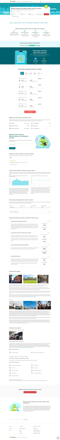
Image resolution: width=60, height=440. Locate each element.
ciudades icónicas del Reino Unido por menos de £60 (28, 296)
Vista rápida (15, 22)
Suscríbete (12, 148)
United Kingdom (17, 419)
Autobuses (17, 1)
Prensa (21, 431)
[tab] (13, 12)
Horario (11, 22)
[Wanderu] (13, 1)
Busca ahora (45, 380)
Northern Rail (23, 294)
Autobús (10, 428)
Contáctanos (35, 428)
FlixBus (35, 295)
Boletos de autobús (11, 419)
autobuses (17, 295)
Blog (31, 1)
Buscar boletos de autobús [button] (30, 392)
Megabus (26, 162)
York (25, 347)
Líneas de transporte (29, 22)
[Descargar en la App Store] (35, 59)
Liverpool (28, 347)
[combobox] (14, 14)
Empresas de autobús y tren (26, 1)
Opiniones (19, 22)
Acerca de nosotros (22, 428)
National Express (12, 207)
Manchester (23, 347)
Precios (24, 22)
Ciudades (42, 22)
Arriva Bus (34, 346)
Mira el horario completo (30, 112)
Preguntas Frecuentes (36, 22)
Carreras (21, 433)
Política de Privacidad (36, 433)
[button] (41, 1)
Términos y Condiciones (36, 431)
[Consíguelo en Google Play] (44, 59)
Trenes (21, 1)
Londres (20, 347)
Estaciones (46, 22)
